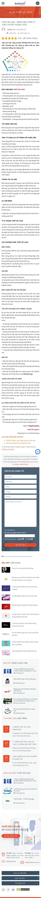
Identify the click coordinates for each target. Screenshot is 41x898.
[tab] (20, 873)
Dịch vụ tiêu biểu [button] (20, 873)
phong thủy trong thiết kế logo (12, 556)
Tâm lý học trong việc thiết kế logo (22, 568)
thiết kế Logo (19, 89)
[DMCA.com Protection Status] (23, 889)
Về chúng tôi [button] (20, 883)
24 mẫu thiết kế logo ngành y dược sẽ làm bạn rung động (25, 643)
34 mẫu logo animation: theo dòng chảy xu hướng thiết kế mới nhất (25, 615)
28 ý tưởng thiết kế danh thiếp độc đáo (18, 443)
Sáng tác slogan (20, 447)
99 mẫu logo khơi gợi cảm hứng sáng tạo (25, 605)
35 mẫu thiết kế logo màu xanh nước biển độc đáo (25, 634)
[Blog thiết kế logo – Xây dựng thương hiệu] (20, 3)
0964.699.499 (24, 464)
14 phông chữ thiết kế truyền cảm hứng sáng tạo (24, 588)
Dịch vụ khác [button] (20, 878)
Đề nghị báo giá (10, 836)
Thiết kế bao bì (30, 447)
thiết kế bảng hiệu (27, 556)
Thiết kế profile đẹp (8, 449)
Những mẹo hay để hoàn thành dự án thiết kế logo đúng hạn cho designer (25, 578)
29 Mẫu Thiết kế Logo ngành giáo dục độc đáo (20, 440)
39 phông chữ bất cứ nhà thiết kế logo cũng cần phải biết (24, 624)
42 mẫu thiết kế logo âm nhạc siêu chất (24, 596)
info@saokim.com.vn (27, 462)
